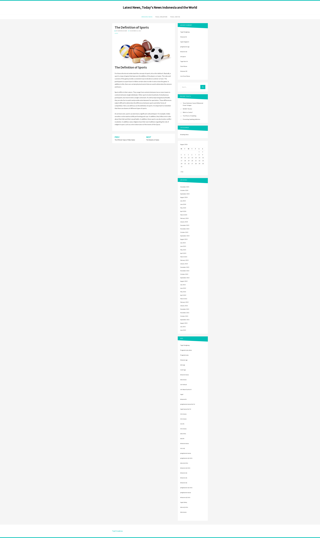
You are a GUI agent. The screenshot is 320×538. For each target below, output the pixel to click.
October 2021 (184, 316)
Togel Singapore (161, 17)
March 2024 (183, 215)
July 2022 (183, 284)
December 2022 (184, 267)
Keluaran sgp (184, 360)
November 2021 (184, 312)
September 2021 (184, 319)
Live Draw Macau (185, 76)
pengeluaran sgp (184, 46)
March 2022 (183, 298)
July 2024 (183, 201)
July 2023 (183, 243)
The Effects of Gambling (189, 116)
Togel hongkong (117, 531)
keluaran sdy (183, 51)
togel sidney (183, 502)
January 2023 (184, 263)
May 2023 (183, 249)
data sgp (182, 365)
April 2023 (183, 253)
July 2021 (183, 326)
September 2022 (184, 277)
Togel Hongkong (185, 32)
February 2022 (184, 302)
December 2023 (184, 225)
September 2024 (184, 194)
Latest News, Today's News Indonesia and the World (160, 7)
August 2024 (184, 197)
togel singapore (184, 42)
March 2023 (183, 256)
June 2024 (183, 204)
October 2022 (184, 274)
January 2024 (184, 222)
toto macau (183, 419)
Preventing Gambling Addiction (191, 119)
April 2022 (183, 295)
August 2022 (184, 281)
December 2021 (184, 309)
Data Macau (183, 66)
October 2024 (184, 190)
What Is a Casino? (188, 112)
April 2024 (183, 211)
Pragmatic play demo (186, 350)
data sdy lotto (184, 507)
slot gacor (183, 56)
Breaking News (147, 17)
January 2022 (184, 305)
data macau (183, 512)
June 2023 (183, 246)
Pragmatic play (184, 355)
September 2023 (184, 236)
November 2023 (184, 229)
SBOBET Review (187, 109)
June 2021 (183, 330)
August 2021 (184, 323)
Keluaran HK (183, 71)
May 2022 (183, 291)
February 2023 (184, 260)
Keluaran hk (183, 37)
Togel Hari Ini (175, 17)
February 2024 (184, 218)
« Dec (181, 171)
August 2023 (184, 239)
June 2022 (183, 288)
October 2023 (184, 232)
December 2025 (184, 187)
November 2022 (184, 270)
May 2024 (183, 208)
